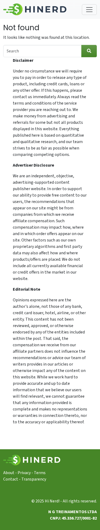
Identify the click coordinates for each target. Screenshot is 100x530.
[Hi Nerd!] (34, 9)
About (8, 473)
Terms (40, 473)
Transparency (33, 479)
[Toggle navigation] (89, 9)
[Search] (89, 51)
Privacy (24, 473)
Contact (10, 479)
